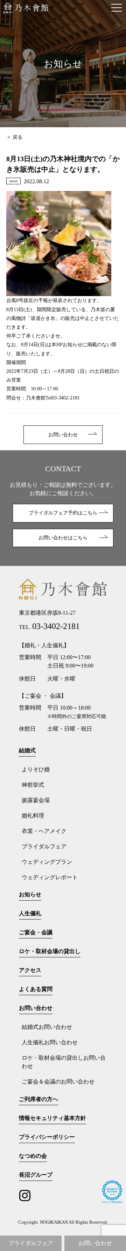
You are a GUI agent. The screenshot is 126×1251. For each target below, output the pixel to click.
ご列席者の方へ (38, 1099)
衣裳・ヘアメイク (44, 831)
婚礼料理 (33, 816)
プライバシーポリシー (47, 1137)
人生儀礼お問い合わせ (50, 1042)
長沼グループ (35, 1175)
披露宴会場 (36, 800)
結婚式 (27, 750)
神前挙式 (33, 785)
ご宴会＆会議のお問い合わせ (58, 1082)
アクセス (30, 970)
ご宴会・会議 (35, 932)
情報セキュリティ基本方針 (52, 1118)
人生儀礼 (30, 913)
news (13, 181)
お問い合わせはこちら (63, 537)
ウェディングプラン (47, 862)
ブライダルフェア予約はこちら (63, 512)
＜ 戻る (14, 137)
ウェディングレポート (50, 877)
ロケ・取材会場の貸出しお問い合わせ (64, 1062)
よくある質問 (35, 989)
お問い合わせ (63, 434)
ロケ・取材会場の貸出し (49, 951)
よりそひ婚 (36, 769)
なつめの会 (33, 1156)
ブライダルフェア (44, 846)
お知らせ (30, 894)
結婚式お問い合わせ (47, 1027)
